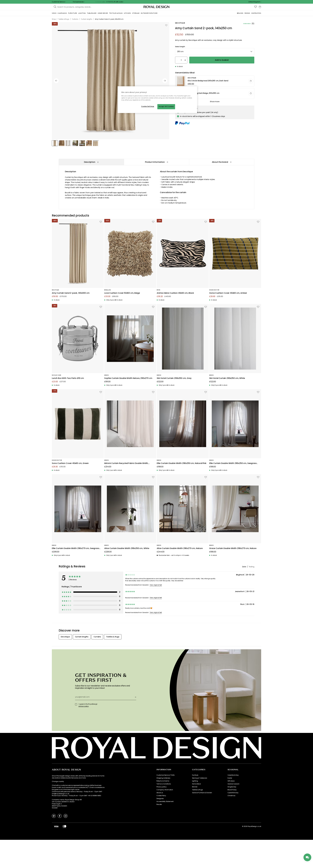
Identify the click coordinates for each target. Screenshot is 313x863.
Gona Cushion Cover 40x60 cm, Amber (228, 293)
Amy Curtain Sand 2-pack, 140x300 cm (70, 293)
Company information (164, 790)
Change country (58, 781)
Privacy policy (161, 787)
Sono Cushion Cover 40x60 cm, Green (70, 463)
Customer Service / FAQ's (165, 775)
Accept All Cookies (166, 107)
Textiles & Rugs (197, 790)
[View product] (214, 81)
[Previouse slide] (56, 80)
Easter (230, 778)
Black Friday (232, 790)
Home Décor (196, 784)
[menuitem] (54, 13)
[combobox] (254, 2)
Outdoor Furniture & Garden (202, 792)
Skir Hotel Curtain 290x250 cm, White (227, 378)
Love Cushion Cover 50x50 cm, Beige (122, 293)
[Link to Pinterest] (54, 816)
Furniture (195, 775)
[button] (254, 2)
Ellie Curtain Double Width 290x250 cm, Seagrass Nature (233, 463)
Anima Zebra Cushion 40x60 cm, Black (175, 293)
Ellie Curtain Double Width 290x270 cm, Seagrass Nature (75, 548)
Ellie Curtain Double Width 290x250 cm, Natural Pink (181, 463)
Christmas (231, 795)
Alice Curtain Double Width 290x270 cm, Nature (180, 548)
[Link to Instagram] (65, 816)
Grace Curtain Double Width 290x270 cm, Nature (232, 548)
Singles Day (232, 787)
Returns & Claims (162, 781)
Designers (160, 798)
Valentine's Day (233, 775)
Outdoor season (233, 784)
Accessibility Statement (164, 801)
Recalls (159, 804)
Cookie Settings (147, 106)
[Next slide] (164, 80)
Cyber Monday (233, 792)
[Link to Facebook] (60, 816)
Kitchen (194, 787)
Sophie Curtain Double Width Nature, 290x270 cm (128, 378)
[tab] (91, 162)
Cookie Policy (161, 795)
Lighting (195, 781)
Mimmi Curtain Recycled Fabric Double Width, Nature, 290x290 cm (126, 463)
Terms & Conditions (163, 784)
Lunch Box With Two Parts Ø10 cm (68, 378)
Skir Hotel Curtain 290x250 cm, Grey (174, 378)
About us (159, 792)
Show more (214, 101)
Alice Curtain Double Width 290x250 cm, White (126, 548)
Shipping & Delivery (163, 778)
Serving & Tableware (199, 778)
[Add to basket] (250, 81)
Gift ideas (231, 781)
